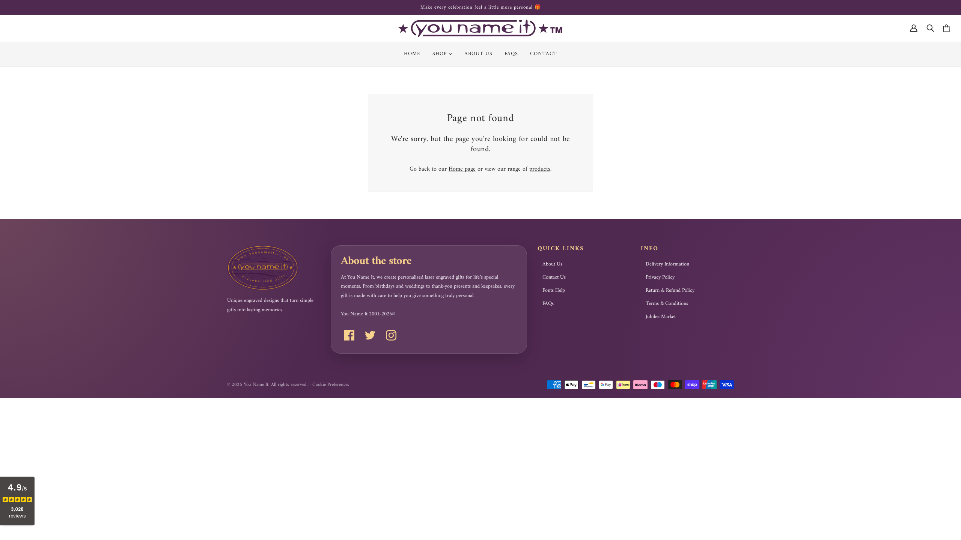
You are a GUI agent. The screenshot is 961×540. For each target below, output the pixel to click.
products (539, 169)
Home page (462, 169)
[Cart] (946, 28)
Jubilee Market (661, 317)
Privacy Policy (660, 277)
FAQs (548, 304)
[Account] (913, 28)
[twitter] (370, 335)
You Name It (256, 384)
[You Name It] (480, 28)
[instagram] (391, 335)
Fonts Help (553, 290)
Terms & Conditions (667, 304)
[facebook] (349, 335)
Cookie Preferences (330, 384)
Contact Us (554, 277)
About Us (552, 264)
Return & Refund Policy (670, 290)
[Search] (930, 28)
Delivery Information (667, 264)
